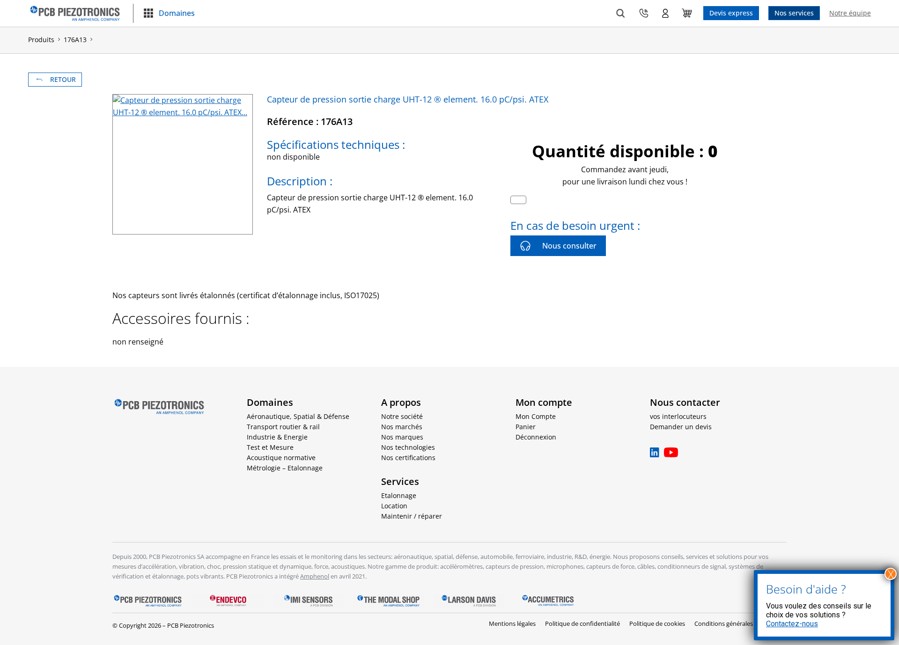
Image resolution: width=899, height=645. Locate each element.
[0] (687, 13)
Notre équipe (850, 12)
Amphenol (314, 576)
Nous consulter (569, 246)
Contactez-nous (792, 623)
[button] (169, 13)
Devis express (731, 12)
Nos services (794, 12)
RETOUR (63, 79)
